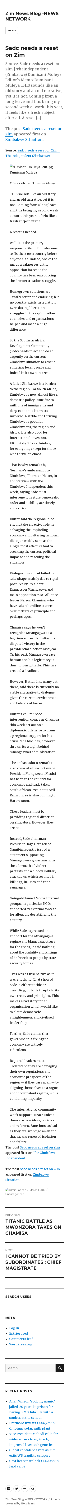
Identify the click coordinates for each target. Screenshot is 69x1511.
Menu (11, 30)
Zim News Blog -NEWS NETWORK (26, 1499)
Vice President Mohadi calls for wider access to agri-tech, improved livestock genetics (33, 1439)
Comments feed (21, 1339)
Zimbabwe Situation (24, 139)
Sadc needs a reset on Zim (40, 1147)
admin (22, 1189)
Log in (14, 1328)
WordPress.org (20, 1344)
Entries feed (18, 1333)
